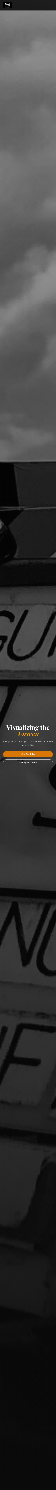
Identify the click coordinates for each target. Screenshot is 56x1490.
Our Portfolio (28, 754)
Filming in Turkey (28, 762)
